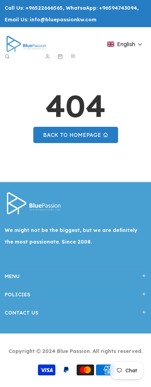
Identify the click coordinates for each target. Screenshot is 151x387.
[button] (124, 44)
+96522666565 (44, 8)
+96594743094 (118, 8)
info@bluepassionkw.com (63, 19)
